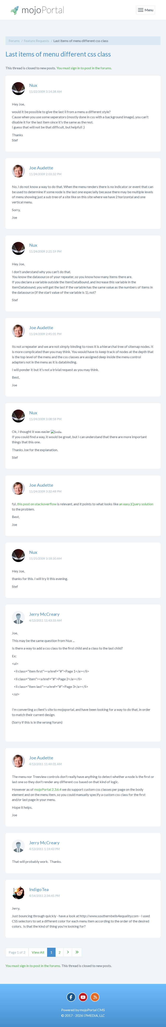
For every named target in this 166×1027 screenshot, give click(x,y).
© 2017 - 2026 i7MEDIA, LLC (83, 1015)
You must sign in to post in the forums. (84, 68)
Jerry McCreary (44, 614)
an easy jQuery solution (136, 504)
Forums (14, 41)
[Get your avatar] (18, 92)
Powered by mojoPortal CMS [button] (83, 1010)
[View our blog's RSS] (94, 997)
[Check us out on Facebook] (71, 997)
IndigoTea (39, 889)
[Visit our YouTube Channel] (83, 997)
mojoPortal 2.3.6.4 (47, 789)
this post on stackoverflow (36, 504)
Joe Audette (41, 167)
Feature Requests (36, 41)
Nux (33, 85)
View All (38, 952)
